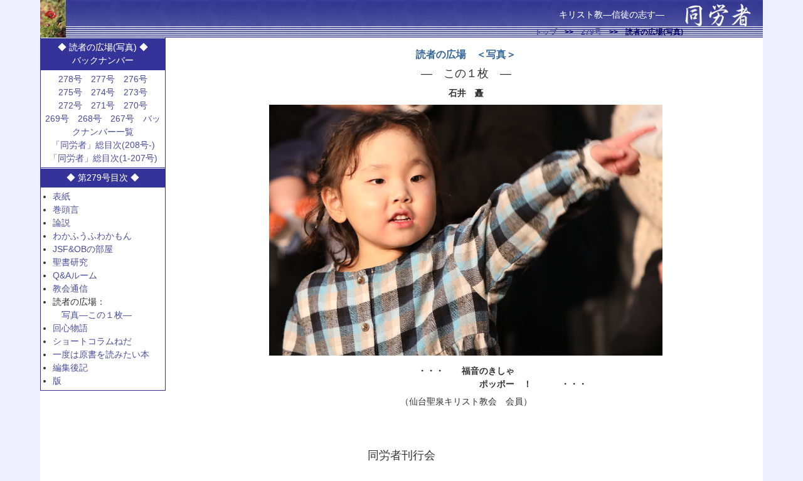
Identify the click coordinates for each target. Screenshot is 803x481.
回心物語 (70, 328)
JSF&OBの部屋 (83, 249)
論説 (61, 223)
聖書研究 (70, 262)
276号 (135, 79)
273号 (135, 92)
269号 (57, 119)
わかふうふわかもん (92, 236)
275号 (70, 92)
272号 (70, 105)
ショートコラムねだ (92, 341)
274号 (103, 92)
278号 (70, 79)
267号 (122, 119)
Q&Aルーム (75, 275)
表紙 (61, 196)
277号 (103, 79)
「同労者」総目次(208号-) (103, 145)
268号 (90, 119)
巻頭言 (66, 209)
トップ (545, 32)
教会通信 (70, 288)
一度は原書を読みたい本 (101, 354)
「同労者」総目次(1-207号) (103, 158)
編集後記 (70, 367)
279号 (591, 32)
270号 (135, 105)
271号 (103, 105)
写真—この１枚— (96, 315)
